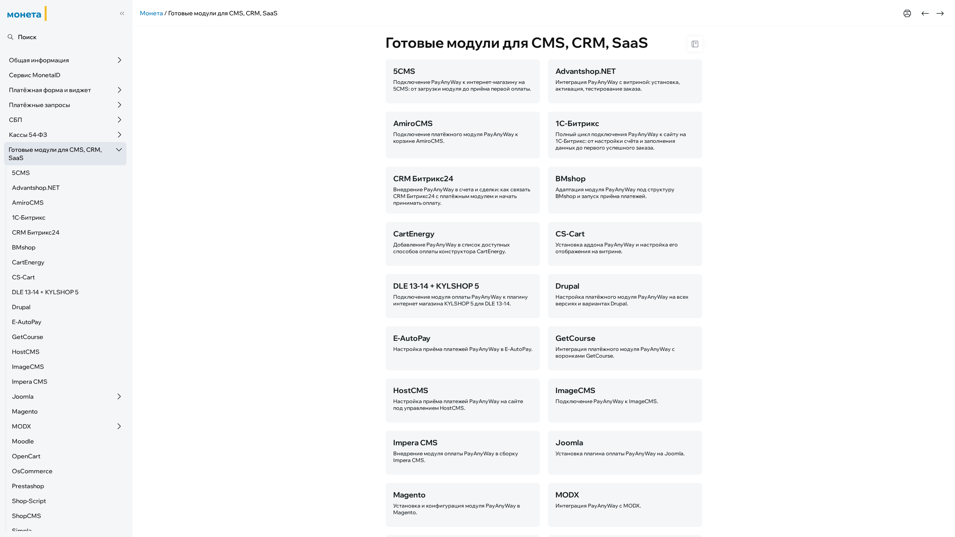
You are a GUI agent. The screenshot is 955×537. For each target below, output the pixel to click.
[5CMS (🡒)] (940, 13)
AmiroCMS (28, 202)
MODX (21, 426)
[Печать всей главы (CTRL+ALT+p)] (907, 13)
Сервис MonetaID (34, 75)
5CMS (21, 172)
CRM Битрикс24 (35, 232)
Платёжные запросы (39, 105)
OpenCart (26, 456)
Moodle (23, 441)
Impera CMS (29, 381)
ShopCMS (26, 515)
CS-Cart (23, 277)
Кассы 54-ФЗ (28, 134)
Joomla (23, 396)
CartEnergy (28, 262)
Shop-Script (29, 501)
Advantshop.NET (36, 187)
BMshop (23, 247)
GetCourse (27, 336)
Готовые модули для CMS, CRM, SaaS (55, 153)
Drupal (21, 307)
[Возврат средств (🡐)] (925, 13)
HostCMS (26, 351)
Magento (25, 411)
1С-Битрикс (29, 217)
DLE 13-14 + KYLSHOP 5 (45, 292)
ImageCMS (28, 366)
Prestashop (28, 486)
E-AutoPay (26, 322)
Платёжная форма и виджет (50, 90)
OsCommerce (32, 471)
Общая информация (39, 60)
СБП (15, 119)
